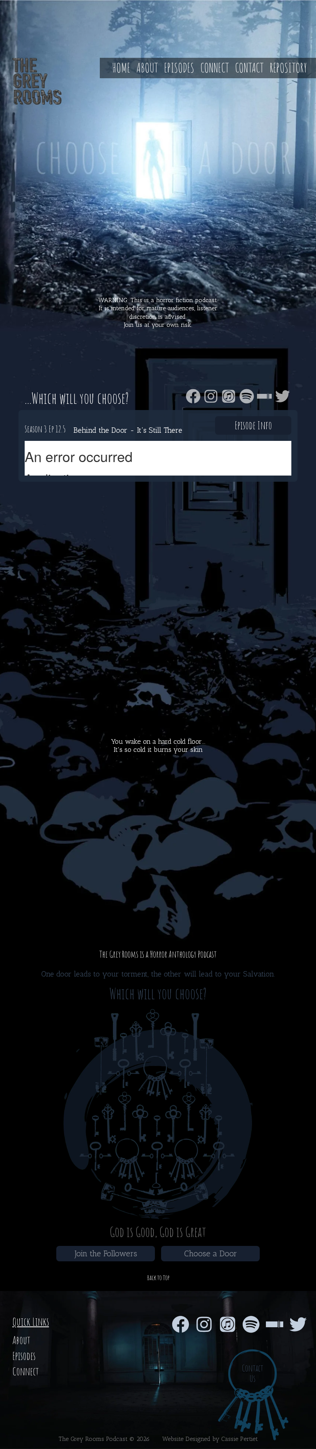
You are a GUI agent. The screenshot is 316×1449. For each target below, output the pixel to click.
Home (121, 68)
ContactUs (252, 1373)
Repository (288, 68)
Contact (249, 68)
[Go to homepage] (31, 81)
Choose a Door (210, 1253)
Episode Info (253, 425)
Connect (214, 68)
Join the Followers (105, 1253)
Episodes (179, 68)
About (147, 68)
